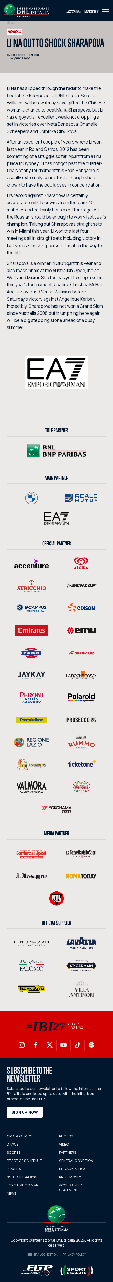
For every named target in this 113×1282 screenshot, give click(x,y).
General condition (42, 1254)
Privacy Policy (74, 1254)
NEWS (12, 1193)
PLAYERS (14, 1168)
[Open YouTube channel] (63, 1045)
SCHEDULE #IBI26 (21, 1177)
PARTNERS (67, 1152)
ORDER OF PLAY (19, 1136)
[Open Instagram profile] (22, 1045)
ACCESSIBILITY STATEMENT (71, 1187)
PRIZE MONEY (70, 1177)
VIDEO (64, 1144)
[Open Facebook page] (36, 1045)
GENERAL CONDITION (76, 1160)
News (11, 22)
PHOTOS (66, 1136)
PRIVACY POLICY (72, 1168)
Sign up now (25, 1112)
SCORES (14, 1152)
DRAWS (13, 1144)
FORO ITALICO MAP (22, 1185)
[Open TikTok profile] (77, 1045)
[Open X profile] (49, 1045)
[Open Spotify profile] (91, 1045)
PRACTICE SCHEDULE (24, 1160)
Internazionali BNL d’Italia (26, 10)
